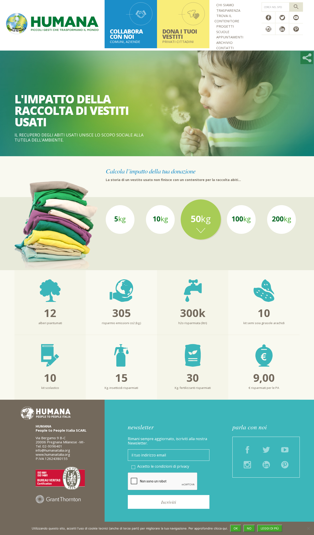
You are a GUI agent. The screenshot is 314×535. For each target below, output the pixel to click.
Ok (236, 528)
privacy (183, 466)
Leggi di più (270, 528)
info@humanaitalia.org (53, 450)
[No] (308, 528)
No (249, 528)
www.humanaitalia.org (53, 454)
